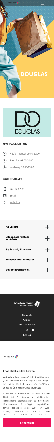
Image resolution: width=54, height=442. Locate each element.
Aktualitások (27, 324)
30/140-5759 (17, 188)
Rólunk (27, 335)
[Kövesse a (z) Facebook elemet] (21, 330)
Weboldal (15, 202)
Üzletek (27, 315)
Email (13, 195)
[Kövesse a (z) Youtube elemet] (33, 330)
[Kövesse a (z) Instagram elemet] (27, 330)
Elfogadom (27, 422)
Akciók (27, 319)
